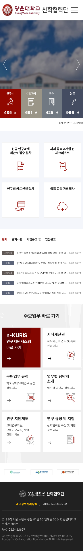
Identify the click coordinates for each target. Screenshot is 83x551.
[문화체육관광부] (68, 472)
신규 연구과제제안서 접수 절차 (20, 151)
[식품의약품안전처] (15, 472)
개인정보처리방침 (26, 504)
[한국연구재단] (41, 472)
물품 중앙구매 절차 (62, 189)
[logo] (35, 10)
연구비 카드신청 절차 (20, 189)
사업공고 (32, 239)
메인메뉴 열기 (75, 10)
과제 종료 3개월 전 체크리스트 (62, 151)
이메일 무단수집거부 (54, 504)
